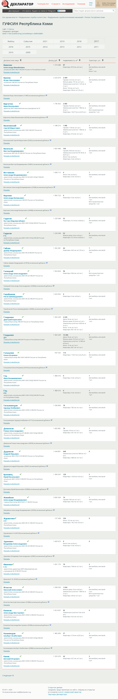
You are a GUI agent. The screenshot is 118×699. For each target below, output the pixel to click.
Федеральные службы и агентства (32, 17)
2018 (79, 41)
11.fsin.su (10, 29)
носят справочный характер (70, 692)
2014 (45, 47)
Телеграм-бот (43, 4)
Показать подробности (11, 72)
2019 (62, 41)
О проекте (56, 4)
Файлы (11, 41)
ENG (91, 3)
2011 (96, 47)
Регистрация (111, 3)
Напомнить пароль (108, 5)
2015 (28, 47)
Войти (104, 3)
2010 (11, 52)
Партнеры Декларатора (57, 694)
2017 (96, 41)
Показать (7, 98)
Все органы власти (9, 17)
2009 (28, 52)
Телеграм (81, 4)
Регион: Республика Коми (95, 17)
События (28, 41)
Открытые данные (55, 687)
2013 (62, 47)
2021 (45, 41)
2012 (79, 47)
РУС (90, 5)
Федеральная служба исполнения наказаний (65, 17)
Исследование (68, 4)
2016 (11, 47)
